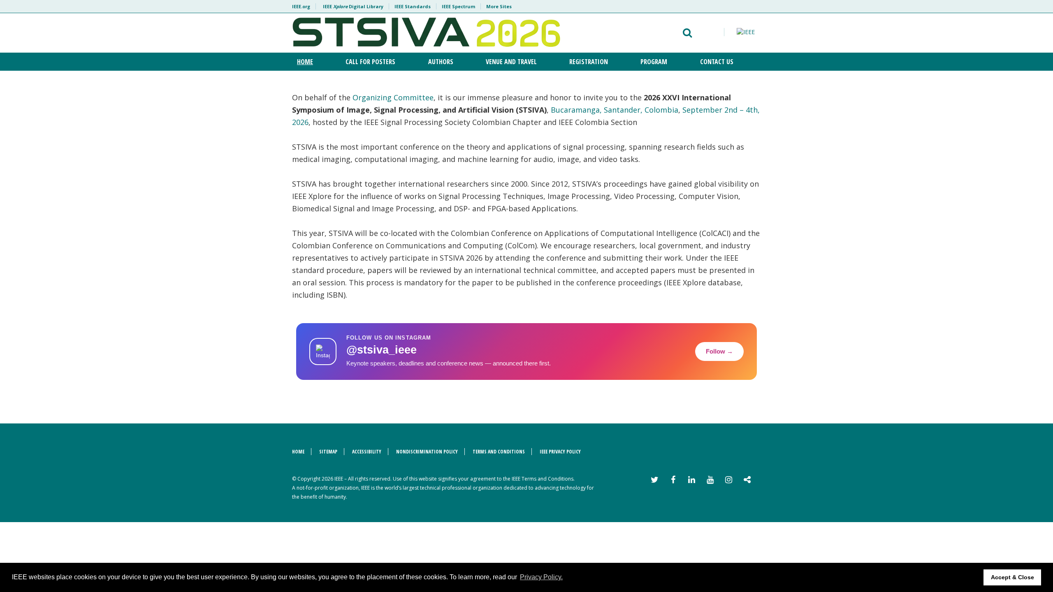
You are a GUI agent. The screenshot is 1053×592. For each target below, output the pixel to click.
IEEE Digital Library (353, 6)
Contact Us (716, 61)
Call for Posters (370, 61)
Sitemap (328, 451)
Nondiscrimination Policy (427, 451)
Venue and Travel (511, 61)
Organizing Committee (393, 97)
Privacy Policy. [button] (541, 577)
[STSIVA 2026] (426, 33)
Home (305, 61)
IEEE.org (301, 6)
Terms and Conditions (499, 451)
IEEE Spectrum (458, 6)
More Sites (499, 6)
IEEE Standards (412, 6)
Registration (588, 61)
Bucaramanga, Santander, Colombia (614, 110)
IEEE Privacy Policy (560, 451)
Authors (440, 61)
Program (653, 61)
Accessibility (366, 451)
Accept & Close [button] (1012, 577)
